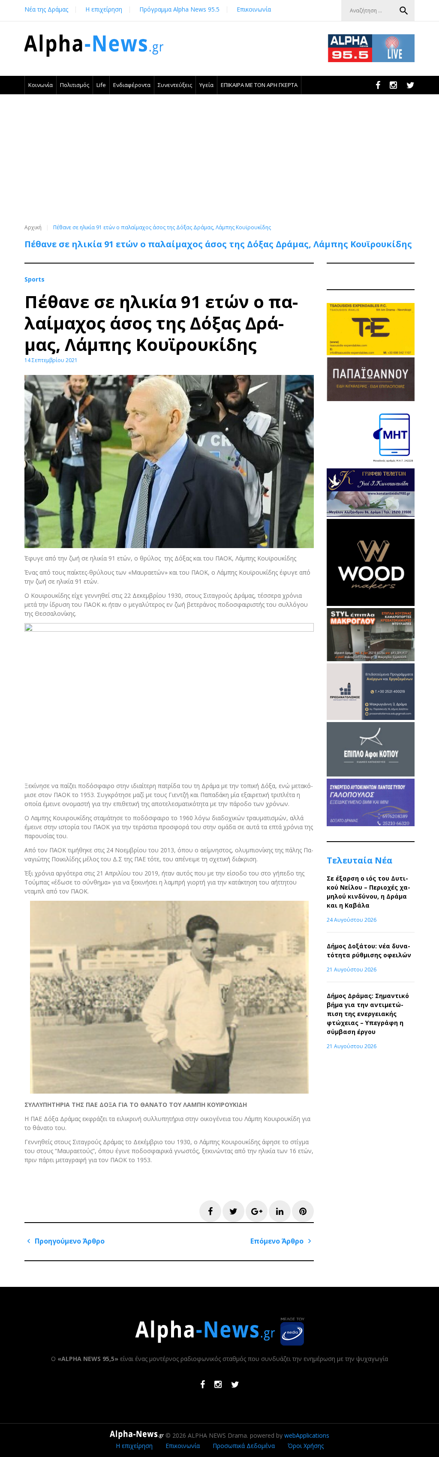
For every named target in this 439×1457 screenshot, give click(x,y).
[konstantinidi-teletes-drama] (371, 514)
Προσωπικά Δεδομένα (244, 1446)
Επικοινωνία (254, 9)
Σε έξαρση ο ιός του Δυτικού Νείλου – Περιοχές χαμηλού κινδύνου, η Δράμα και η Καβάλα (368, 891)
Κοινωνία (40, 85)
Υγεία (206, 85)
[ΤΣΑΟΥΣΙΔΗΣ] (371, 353)
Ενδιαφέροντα (131, 85)
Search (403, 10)
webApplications (306, 1435)
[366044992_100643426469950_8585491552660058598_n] (371, 604)
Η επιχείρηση (103, 9)
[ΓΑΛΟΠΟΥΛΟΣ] (371, 824)
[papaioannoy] (371, 399)
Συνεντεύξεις (175, 85)
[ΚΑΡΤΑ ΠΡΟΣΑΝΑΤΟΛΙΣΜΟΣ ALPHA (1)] (371, 718)
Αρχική (33, 227)
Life (101, 85)
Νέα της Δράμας (46, 9)
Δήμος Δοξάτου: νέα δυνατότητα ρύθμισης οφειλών (369, 950)
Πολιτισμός (74, 85)
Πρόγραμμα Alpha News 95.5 (179, 9)
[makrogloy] (371, 659)
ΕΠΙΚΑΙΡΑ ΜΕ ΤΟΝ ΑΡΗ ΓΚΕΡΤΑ (259, 85)
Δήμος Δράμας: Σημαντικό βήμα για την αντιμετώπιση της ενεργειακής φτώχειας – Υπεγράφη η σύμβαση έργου (368, 1014)
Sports (34, 279)
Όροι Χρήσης (306, 1446)
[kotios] (371, 774)
